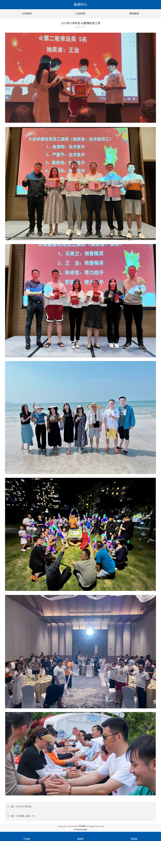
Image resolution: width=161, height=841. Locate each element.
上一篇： (20, 806)
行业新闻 (80, 13)
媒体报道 (134, 13)
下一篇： (21, 816)
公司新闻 (27, 13)
